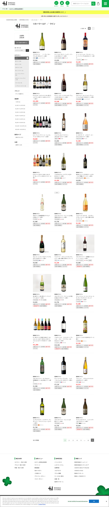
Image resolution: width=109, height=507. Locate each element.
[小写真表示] (93, 28)
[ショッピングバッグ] (98, 3)
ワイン (16, 58)
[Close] (106, 501)
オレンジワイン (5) (19, 70)
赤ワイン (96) (18, 61)
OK (94, 501)
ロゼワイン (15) (18, 67)
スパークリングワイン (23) (19, 74)
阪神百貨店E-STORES (24, 19)
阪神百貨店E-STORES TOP (8, 3)
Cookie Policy (42, 504)
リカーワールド (34, 19)
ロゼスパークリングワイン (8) (20, 79)
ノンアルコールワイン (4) (20, 86)
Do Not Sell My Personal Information (78, 501)
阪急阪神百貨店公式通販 (11, 19)
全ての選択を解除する (21, 42)
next (92, 440)
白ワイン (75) (18, 64)
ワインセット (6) (18, 82)
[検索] (93, 4)
